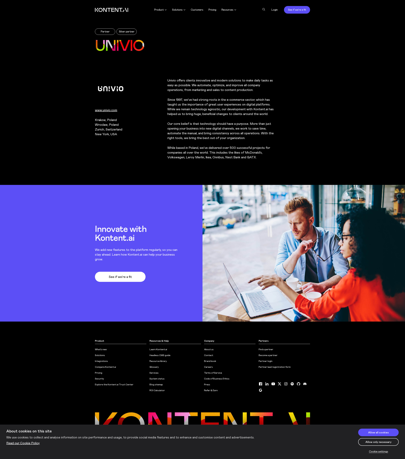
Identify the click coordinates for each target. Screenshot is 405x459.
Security (99, 378)
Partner (105, 31)
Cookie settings (378, 451)
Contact (208, 355)
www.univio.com (106, 110)
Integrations (101, 361)
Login (274, 9)
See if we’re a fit (297, 9)
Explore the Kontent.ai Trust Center (114, 384)
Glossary (154, 367)
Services (154, 372)
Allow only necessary (378, 442)
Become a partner (268, 355)
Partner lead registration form (275, 367)
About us (209, 349)
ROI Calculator (157, 390)
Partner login (265, 361)
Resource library (158, 361)
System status (157, 378)
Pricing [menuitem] (212, 9)
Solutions (100, 355)
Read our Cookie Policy (23, 443)
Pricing (98, 372)
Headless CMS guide (160, 355)
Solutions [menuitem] (177, 9)
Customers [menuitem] (197, 9)
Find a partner (266, 349)
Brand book (210, 361)
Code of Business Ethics (216, 378)
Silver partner (126, 31)
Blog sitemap (156, 384)
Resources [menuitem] (227, 9)
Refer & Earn (211, 390)
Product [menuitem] (159, 9)
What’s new (101, 349)
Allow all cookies (378, 432)
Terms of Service (213, 372)
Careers (208, 367)
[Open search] (263, 9)
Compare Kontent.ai (105, 367)
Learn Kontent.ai (158, 349)
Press (207, 384)
